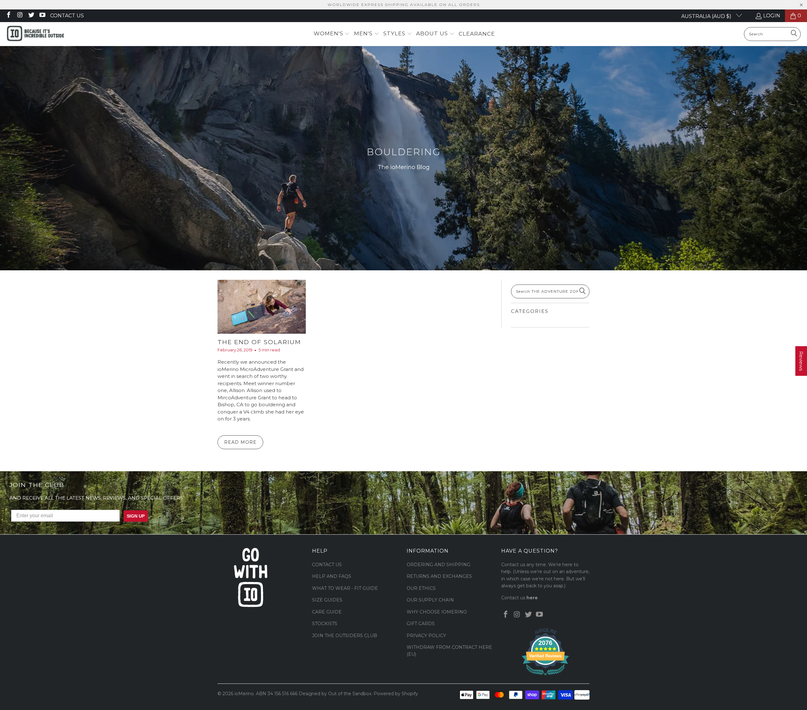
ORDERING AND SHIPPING (438, 564)
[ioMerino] (35, 34)
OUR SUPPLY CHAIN (430, 600)
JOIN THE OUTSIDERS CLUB (344, 635)
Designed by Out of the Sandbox (335, 693)
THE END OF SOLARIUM (259, 342)
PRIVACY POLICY (426, 635)
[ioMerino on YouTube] (42, 16)
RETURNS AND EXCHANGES (439, 576)
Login (771, 16)
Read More (240, 442)
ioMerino (244, 693)
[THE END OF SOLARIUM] (262, 307)
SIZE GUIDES (327, 600)
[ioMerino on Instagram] (19, 16)
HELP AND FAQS (331, 576)
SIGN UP (136, 516)
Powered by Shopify (396, 693)
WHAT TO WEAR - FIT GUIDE (345, 588)
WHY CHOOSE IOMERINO (437, 612)
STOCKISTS (324, 623)
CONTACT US (327, 564)
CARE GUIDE (327, 612)
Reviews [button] (801, 361)
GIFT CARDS (421, 623)
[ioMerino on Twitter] (30, 16)
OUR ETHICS (421, 588)
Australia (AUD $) (707, 16)
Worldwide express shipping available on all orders (404, 4)
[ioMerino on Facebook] (8, 16)
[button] (332, 34)
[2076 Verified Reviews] (545, 676)
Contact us (67, 16)
